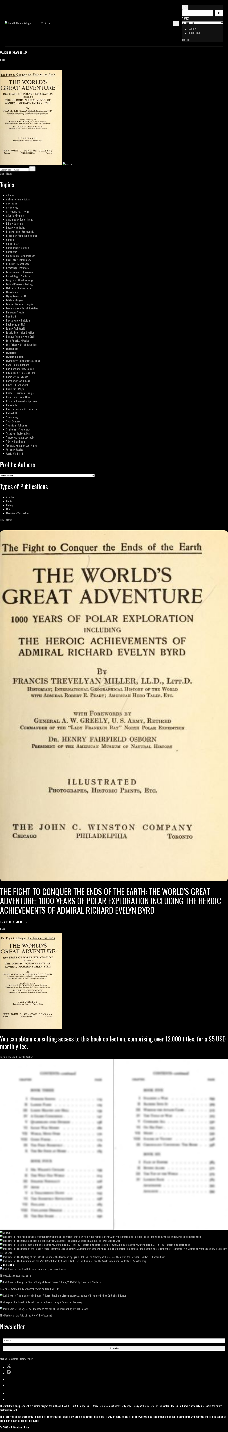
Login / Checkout (8, 1057)
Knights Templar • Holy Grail (20, 336)
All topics (11, 195)
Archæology (12, 207)
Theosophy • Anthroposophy (20, 437)
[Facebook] (2, 68)
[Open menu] (176, 23)
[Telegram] (12, 68)
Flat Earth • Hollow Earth (18, 288)
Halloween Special (15, 312)
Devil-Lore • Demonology (18, 260)
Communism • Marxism (17, 248)
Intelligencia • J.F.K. (15, 324)
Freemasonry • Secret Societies (22, 308)
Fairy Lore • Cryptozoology (19, 280)
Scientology (12, 417)
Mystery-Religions (15, 357)
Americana (11, 203)
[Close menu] (185, 7)
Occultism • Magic (15, 389)
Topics (185, 18)
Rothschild (11, 413)
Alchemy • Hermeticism (18, 199)
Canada (10, 240)
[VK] (9, 68)
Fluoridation (12, 292)
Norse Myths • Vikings (17, 377)
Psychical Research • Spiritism (21, 401)
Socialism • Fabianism (17, 425)
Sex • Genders (13, 421)
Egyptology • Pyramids (17, 268)
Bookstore (13, 1359)
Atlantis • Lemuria (15, 215)
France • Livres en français (19, 304)
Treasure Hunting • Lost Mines (21, 445)
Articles (10, 497)
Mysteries (11, 353)
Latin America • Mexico (17, 340)
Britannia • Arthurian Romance (21, 236)
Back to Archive (25, 1057)
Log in (185, 40)
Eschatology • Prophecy (18, 276)
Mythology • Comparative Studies (23, 361)
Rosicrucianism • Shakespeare (21, 409)
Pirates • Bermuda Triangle (20, 393)
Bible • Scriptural (15, 223)
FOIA (8, 509)
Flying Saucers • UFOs (17, 296)
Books (9, 501)
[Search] (219, 13)
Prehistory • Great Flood (18, 397)
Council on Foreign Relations (20, 256)
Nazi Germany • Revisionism (20, 369)
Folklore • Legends (15, 300)
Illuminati (11, 316)
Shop (198, 1237)
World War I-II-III (14, 453)
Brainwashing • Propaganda (20, 231)
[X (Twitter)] (5, 68)
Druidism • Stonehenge (17, 264)
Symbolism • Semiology (18, 429)
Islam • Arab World (15, 328)
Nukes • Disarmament (17, 385)
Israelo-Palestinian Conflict (20, 332)
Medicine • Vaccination (17, 513)
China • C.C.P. (12, 244)
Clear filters (6, 173)
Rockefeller (12, 405)
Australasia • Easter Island (19, 219)
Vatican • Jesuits (14, 449)
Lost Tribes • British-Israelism (21, 344)
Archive (3, 1359)
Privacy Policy (26, 1359)
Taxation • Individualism (18, 433)
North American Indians (18, 381)
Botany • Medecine (15, 227)
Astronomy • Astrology (17, 211)
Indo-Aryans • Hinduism (18, 320)
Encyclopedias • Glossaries (19, 272)
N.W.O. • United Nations (17, 365)
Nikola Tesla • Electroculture (20, 373)
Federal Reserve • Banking (19, 284)
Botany (9, 505)
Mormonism (12, 349)
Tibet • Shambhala (15, 441)
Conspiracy (11, 252)
